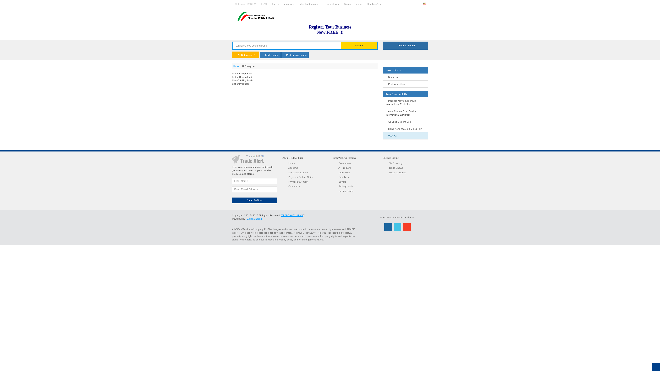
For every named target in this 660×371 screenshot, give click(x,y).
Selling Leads (346, 186)
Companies (345, 163)
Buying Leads (346, 191)
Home (236, 66)
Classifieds (344, 172)
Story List (393, 77)
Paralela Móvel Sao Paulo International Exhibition (401, 102)
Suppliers (344, 177)
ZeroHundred (254, 218)
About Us (293, 167)
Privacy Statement (298, 181)
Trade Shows (396, 167)
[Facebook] (388, 227)
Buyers (342, 181)
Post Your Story (396, 84)
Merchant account (298, 172)
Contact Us (294, 186)
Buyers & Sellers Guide (301, 177)
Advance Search (406, 45)
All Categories (245, 55)
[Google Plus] (407, 227)
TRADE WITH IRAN (292, 215)
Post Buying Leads (295, 55)
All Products (344, 167)
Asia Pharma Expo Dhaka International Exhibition (401, 113)
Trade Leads (271, 55)
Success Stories (397, 172)
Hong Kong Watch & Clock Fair (405, 128)
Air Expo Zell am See (399, 121)
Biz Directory (396, 163)
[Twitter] (397, 227)
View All (392, 135)
